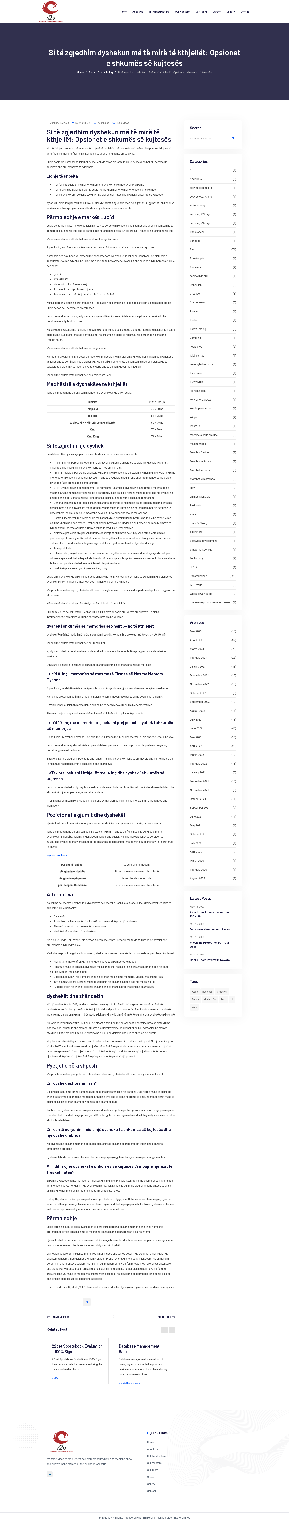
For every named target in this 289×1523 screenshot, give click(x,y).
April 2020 (196, 851)
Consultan (196, 285)
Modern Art (210, 999)
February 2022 (198, 763)
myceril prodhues (57, 855)
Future (195, 999)
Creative (195, 293)
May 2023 (196, 631)
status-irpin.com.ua (201, 549)
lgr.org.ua (195, 426)
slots (193, 514)
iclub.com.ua (197, 355)
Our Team (201, 11)
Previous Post (60, 1316)
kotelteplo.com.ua (200, 408)
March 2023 (197, 649)
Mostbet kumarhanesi (202, 479)
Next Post (164, 1316)
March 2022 (197, 754)
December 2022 (199, 675)
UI (232, 999)
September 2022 (200, 701)
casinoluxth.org (199, 276)
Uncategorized (129, 1383)
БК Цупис (196, 585)
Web (194, 1007)
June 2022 (196, 728)
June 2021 (196, 816)
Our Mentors (182, 11)
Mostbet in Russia (200, 461)
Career (217, 11)
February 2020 (198, 869)
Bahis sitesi (197, 232)
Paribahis (195, 505)
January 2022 (198, 772)
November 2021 (199, 790)
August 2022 (197, 710)
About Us (137, 11)
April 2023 (196, 640)
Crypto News (197, 302)
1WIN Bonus (197, 179)
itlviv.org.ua (196, 382)
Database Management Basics (210, 929)
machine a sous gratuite (204, 435)
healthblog (103, 122)
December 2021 (199, 781)
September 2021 (200, 807)
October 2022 (198, 693)
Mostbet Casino (199, 452)
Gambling (195, 337)
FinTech (194, 320)
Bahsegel (195, 240)
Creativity (222, 991)
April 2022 (196, 746)
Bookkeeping (197, 258)
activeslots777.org (201, 196)
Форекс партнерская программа (210, 602)
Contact (245, 11)
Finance (194, 311)
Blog (55, 1378)
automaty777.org (200, 214)
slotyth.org (196, 532)
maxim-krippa (198, 443)
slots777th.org (198, 523)
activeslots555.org (201, 187)
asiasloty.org (197, 205)
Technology (196, 558)
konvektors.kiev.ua (200, 399)
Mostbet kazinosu (200, 470)
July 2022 (196, 719)
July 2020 (196, 843)
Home (123, 11)
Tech (223, 999)
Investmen (196, 373)
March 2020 (197, 860)
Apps (195, 991)
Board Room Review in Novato (210, 960)
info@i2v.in (84, 122)
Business (195, 267)
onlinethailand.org (200, 496)
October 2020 (198, 834)
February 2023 (198, 657)
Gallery (230, 11)
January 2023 (198, 666)
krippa (193, 417)
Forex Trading (198, 329)
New (192, 487)
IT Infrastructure (159, 11)
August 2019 (197, 878)
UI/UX (193, 567)
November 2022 (199, 684)
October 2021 (198, 799)
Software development (203, 540)
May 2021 (196, 825)
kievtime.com (198, 390)
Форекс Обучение (201, 593)
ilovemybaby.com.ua (201, 364)
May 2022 (196, 737)
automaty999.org (200, 223)
